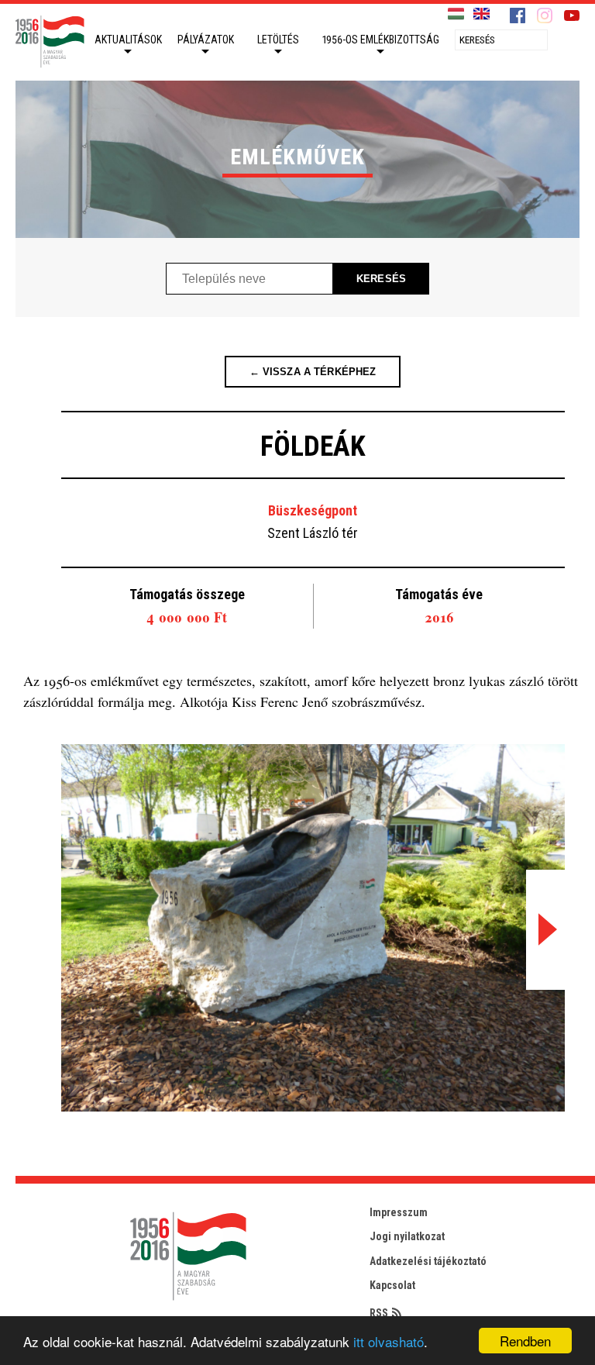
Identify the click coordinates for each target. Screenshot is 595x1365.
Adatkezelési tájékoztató (428, 1261)
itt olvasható (388, 1341)
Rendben (525, 1340)
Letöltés (278, 39)
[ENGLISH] (481, 14)
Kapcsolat (392, 1285)
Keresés (381, 278)
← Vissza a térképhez (313, 371)
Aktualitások (128, 39)
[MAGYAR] (456, 14)
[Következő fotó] (545, 930)
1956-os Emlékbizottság (380, 39)
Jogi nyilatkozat (407, 1236)
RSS (379, 1313)
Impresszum (399, 1212)
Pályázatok (205, 39)
